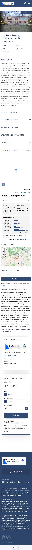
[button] (2, 21)
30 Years (9, 386)
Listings (8, 329)
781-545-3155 (10, 355)
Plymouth (16, 329)
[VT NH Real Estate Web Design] (16, 537)
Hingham (23, 329)
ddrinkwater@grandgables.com (15, 482)
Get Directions (16, 279)
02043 (28, 329)
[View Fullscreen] (3, 255)
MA (12, 329)
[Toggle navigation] (29, 3)
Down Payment (8, 398)
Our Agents (6, 365)
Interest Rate (8, 405)
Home (2, 329)
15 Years (16, 386)
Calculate (16, 415)
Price (5, 391)
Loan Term (7, 382)
